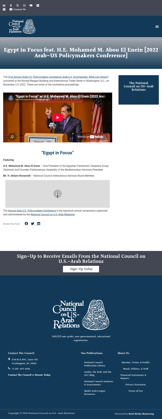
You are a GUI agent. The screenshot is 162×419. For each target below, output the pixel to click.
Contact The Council (19, 375)
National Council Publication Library (94, 364)
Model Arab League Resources (94, 392)
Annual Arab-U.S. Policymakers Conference (32, 210)
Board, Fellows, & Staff (135, 369)
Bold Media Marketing (141, 414)
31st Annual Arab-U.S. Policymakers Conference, (58, 76)
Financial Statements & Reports (133, 376)
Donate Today (43, 375)
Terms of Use (135, 391)
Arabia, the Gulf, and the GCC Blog (97, 373)
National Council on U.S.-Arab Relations (53, 214)
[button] (157, 26)
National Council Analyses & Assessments (98, 383)
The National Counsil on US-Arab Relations (138, 86)
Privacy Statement (136, 385)
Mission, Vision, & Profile (136, 363)
